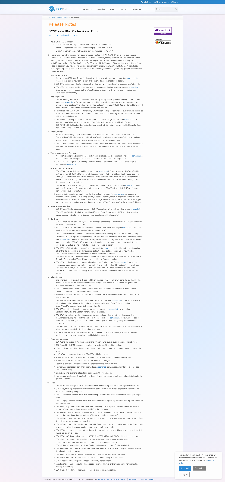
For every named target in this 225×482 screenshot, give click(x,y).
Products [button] (87, 9)
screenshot (132, 78)
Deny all (184, 474)
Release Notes (63, 18)
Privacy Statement (119, 479)
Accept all (185, 468)
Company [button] (136, 9)
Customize (199, 468)
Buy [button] (112, 9)
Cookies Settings (147, 479)
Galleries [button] (101, 9)
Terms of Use (103, 479)
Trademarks (133, 479)
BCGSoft (52, 18)
